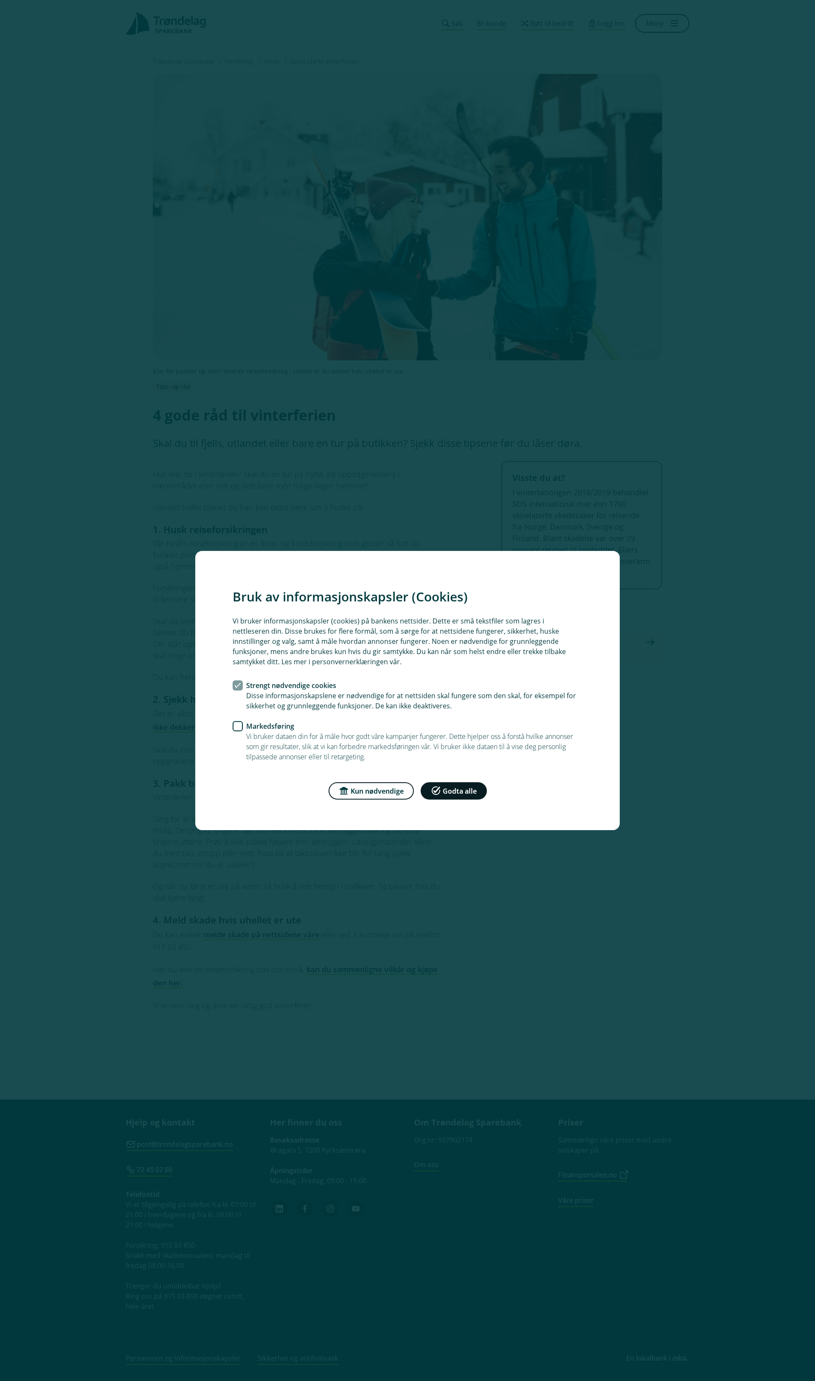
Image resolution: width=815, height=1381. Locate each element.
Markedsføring (270, 726)
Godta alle (460, 791)
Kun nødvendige (377, 791)
